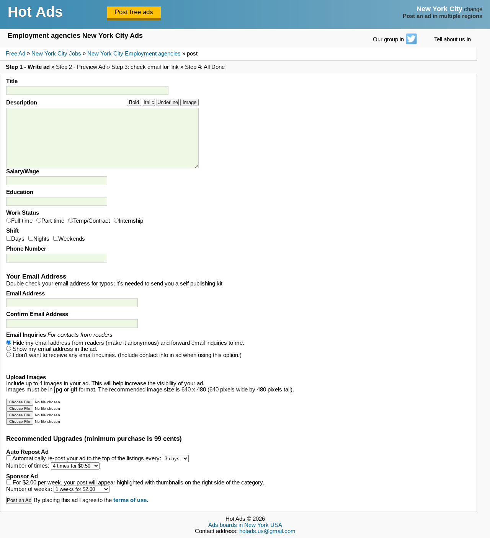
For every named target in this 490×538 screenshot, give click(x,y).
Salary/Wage (22, 171)
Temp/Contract (91, 221)
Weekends (71, 239)
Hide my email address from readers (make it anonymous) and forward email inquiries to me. (128, 343)
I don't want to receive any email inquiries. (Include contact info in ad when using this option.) (127, 355)
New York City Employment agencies (134, 54)
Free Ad (15, 54)
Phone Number (26, 249)
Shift (12, 231)
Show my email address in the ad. (55, 349)
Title (12, 81)
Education (19, 192)
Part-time (52, 221)
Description (21, 102)
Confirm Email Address (37, 314)
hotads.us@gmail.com (267, 531)
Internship (131, 221)
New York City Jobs (56, 54)
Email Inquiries (59, 335)
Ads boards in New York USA (245, 525)
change (473, 9)
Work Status (22, 213)
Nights (41, 239)
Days (17, 239)
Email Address (25, 293)
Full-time (22, 221)
